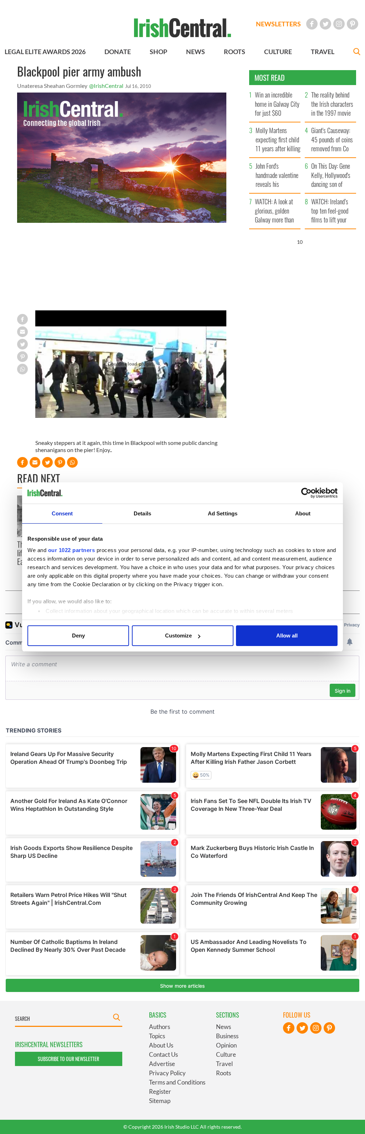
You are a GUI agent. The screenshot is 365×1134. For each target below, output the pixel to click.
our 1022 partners (71, 550)
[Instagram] (339, 24)
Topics (157, 1036)
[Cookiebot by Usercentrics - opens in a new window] (306, 493)
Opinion (226, 1045)
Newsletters (278, 24)
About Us (161, 1045)
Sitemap (159, 1100)
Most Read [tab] (270, 77)
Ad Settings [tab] (222, 513)
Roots (223, 1073)
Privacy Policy (167, 1073)
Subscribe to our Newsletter (68, 1058)
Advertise (162, 1063)
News (223, 1026)
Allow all (287, 635)
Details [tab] (142, 513)
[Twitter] (325, 24)
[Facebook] (312, 24)
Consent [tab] (62, 513)
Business (227, 1036)
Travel (224, 1063)
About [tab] (303, 513)
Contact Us (163, 1054)
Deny (78, 635)
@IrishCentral (106, 85)
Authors (159, 1026)
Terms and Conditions (177, 1082)
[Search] (356, 52)
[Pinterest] (352, 24)
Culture (226, 1054)
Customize (178, 635)
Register (160, 1091)
